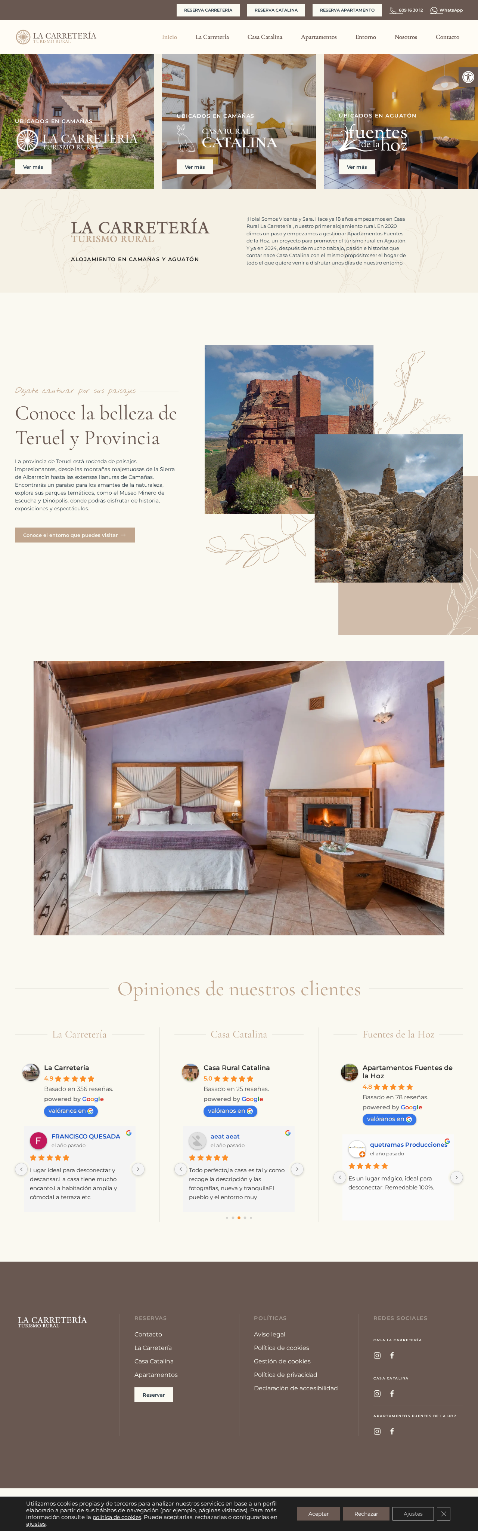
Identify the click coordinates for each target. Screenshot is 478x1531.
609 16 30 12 (411, 10)
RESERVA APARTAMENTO (347, 10)
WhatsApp (451, 10)
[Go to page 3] (227, 1218)
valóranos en (67, 1110)
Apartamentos (319, 37)
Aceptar (318, 1513)
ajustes (36, 1524)
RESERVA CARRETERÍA (208, 10)
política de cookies (117, 1517)
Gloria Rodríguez (396, 1144)
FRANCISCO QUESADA (86, 1136)
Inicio (169, 37)
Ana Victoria (230, 1136)
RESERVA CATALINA (276, 10)
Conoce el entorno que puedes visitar (70, 535)
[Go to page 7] (251, 1218)
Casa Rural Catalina (237, 1068)
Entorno (366, 37)
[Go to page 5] (239, 1217)
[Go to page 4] (233, 1217)
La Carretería (66, 1068)
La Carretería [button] (212, 37)
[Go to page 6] (245, 1217)
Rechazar (366, 1513)
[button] (468, 77)
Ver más (33, 167)
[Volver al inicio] (56, 37)
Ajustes (413, 1513)
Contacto (447, 37)
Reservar (154, 1395)
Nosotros (406, 37)
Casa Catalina (265, 37)
